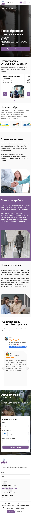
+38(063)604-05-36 (9, 485)
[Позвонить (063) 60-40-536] (24, 2)
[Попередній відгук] (3, 368)
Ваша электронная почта (8, 438)
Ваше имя (5, 422)
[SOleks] (4, 461)
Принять (11, 511)
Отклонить (19, 511)
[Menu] (29, 2)
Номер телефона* (7, 430)
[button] (20, 2)
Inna (11, 353)
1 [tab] (14, 100)
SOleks (11, 338)
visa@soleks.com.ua (9, 488)
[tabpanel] (12, 86)
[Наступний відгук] (27, 368)
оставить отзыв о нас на (17, 346)
